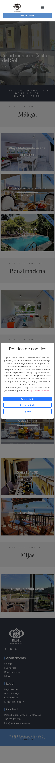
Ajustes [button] (27, 411)
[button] (42, 7)
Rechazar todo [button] (27, 405)
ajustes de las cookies (40, 390)
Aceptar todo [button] (27, 399)
